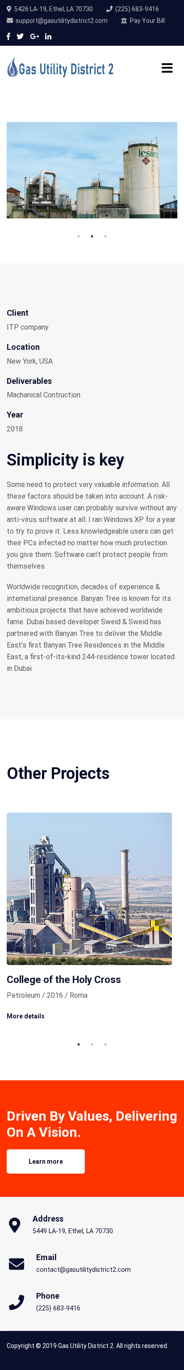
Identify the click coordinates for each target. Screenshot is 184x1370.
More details (26, 1016)
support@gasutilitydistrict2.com (62, 20)
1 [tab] (78, 236)
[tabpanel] (92, 170)
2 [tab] (92, 236)
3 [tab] (105, 236)
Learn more (46, 1161)
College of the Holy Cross (64, 979)
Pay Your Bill (147, 20)
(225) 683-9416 (137, 9)
